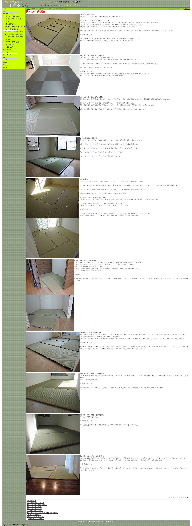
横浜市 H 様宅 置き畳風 (36, 519)
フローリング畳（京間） (34, 507)
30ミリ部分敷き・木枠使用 (35, 511)
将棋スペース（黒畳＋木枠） (35, 517)
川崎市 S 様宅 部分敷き (34, 515)
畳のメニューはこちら (39, 9)
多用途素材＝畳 (31, 501)
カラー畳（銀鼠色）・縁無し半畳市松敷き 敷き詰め (42, 513)
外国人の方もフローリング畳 (35, 503)
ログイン (187, 9)
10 (187, 497)
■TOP (28, 9)
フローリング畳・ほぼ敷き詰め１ (37, 505)
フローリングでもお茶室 (34, 509)
